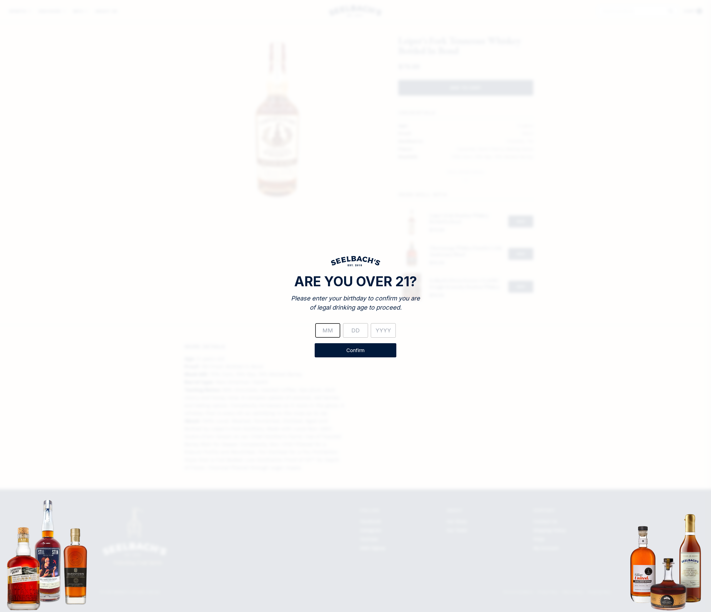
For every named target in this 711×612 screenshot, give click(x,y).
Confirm (355, 350)
